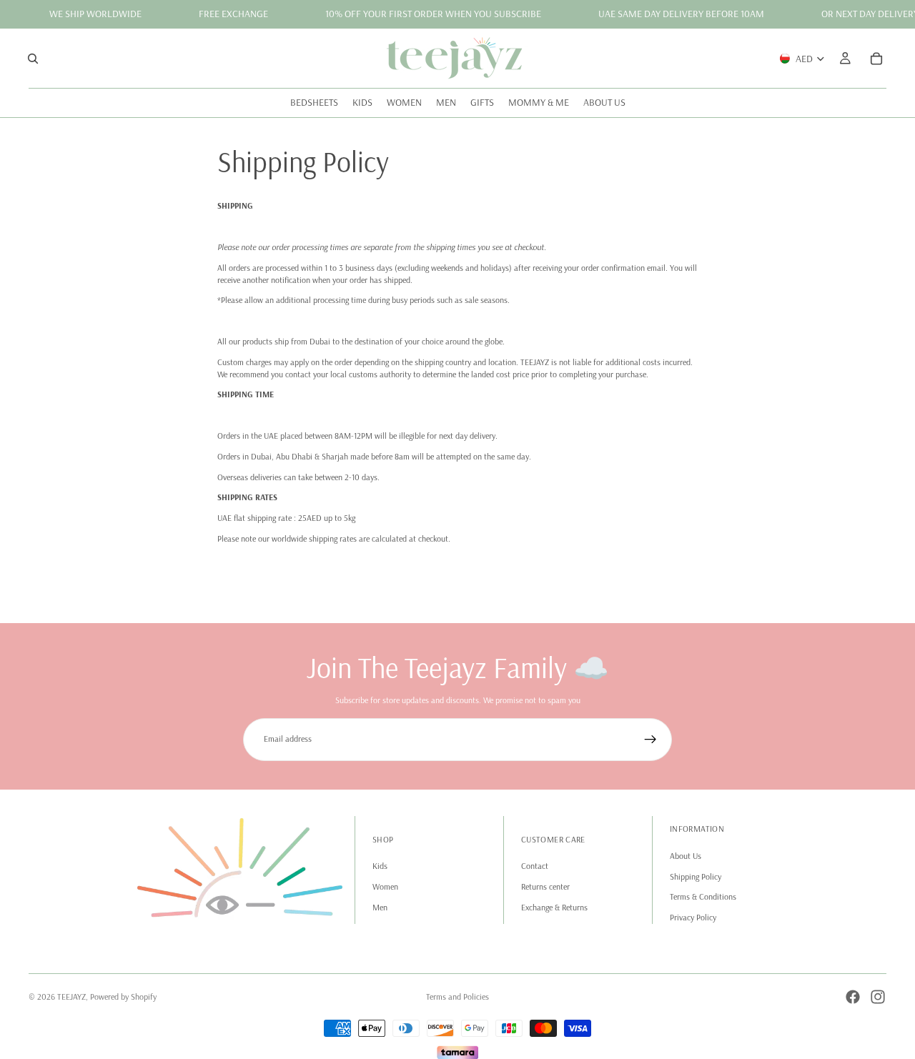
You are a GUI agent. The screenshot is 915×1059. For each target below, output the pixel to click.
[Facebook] (852, 996)
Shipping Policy (695, 875)
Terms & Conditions (703, 896)
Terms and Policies (457, 996)
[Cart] (876, 58)
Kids (379, 865)
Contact (534, 865)
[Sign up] (650, 740)
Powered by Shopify (123, 996)
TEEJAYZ (71, 996)
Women (385, 886)
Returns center (545, 886)
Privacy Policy (693, 917)
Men (379, 906)
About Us (685, 855)
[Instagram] (877, 996)
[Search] (33, 58)
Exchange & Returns (554, 906)
